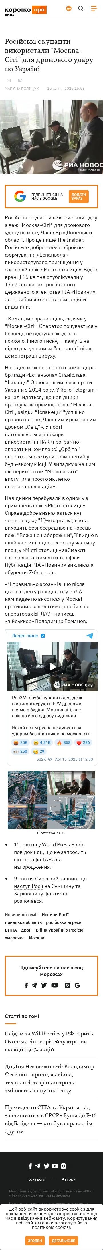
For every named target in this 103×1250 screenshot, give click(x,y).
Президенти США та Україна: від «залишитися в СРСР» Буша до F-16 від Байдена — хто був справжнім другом (50, 1120)
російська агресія (64, 922)
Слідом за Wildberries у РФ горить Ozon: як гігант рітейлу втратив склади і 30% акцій (49, 1042)
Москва (36, 938)
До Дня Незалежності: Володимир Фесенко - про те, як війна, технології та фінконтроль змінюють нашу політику (49, 1079)
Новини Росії (55, 914)
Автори (69, 1179)
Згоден (35, 1240)
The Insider (70, 240)
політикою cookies (51, 1227)
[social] (26, 985)
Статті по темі (22, 1016)
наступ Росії (28, 886)
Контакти (36, 1179)
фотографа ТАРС (34, 859)
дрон (26, 930)
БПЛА (11, 930)
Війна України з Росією (59, 930)
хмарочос (15, 938)
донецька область (23, 922)
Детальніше (63, 1240)
